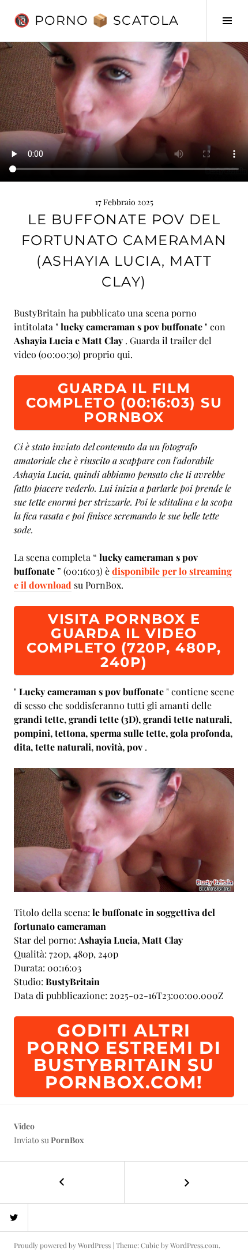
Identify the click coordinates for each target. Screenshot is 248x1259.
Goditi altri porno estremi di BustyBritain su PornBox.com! (124, 1056)
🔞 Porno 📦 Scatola (96, 20)
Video (24, 1126)
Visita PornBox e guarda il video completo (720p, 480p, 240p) (124, 640)
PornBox (67, 1139)
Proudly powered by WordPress (62, 1245)
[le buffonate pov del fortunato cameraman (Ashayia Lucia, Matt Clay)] (124, 828)
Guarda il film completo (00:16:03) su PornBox (124, 402)
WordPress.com (194, 1245)
